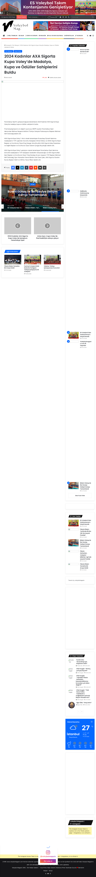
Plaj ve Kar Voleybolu (55, 35)
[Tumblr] (26, 168)
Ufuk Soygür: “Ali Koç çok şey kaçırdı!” (83, 670)
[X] (17, 168)
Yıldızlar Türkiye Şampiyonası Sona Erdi (52, 267)
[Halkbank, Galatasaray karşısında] (73, 260)
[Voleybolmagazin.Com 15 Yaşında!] (73, 411)
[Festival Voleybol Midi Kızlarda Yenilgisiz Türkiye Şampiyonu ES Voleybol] (32, 259)
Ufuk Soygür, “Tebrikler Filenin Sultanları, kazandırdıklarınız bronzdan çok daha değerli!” (82, 680)
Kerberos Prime (60, 867)
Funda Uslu (79, 665)
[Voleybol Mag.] (16, 26)
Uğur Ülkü (80, 704)
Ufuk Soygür (80, 672)
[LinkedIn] (22, 168)
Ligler (22, 35)
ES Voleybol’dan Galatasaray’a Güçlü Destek (85, 334)
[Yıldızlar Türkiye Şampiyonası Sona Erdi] (52, 259)
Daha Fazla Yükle (80, 495)
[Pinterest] (31, 168)
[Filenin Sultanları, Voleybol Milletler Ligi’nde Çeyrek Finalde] (73, 553)
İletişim (46, 870)
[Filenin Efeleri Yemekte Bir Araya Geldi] (12, 259)
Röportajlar (69, 35)
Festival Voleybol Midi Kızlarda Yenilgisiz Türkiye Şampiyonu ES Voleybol (31, 268)
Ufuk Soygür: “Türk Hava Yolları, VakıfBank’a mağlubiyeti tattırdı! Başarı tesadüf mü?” (83, 693)
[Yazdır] (44, 168)
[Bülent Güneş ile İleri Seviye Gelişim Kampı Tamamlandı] (73, 485)
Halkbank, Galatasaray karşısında (84, 193)
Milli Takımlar (12, 35)
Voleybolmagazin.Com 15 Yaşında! (85, 343)
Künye (50, 870)
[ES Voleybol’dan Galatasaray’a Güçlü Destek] (73, 335)
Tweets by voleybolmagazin (76, 580)
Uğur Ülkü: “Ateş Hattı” (84, 703)
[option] (32, 193)
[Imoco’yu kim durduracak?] (73, 119)
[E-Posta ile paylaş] (40, 168)
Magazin (43, 35)
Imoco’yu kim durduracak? (84, 51)
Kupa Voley (18, 51)
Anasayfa (8, 45)
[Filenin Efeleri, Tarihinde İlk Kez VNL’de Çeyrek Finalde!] (73, 531)
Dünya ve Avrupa (32, 35)
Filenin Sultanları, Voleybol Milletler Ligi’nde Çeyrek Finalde (32, 193)
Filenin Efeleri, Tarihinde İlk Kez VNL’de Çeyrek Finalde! (85, 532)
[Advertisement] (80, 618)
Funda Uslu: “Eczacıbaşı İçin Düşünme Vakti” (81, 661)
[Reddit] (35, 168)
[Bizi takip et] (48, 853)
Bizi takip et (48, 861)
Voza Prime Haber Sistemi (47, 867)
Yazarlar (79, 35)
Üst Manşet (15, 45)
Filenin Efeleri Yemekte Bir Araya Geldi (12, 267)
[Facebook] (13, 168)
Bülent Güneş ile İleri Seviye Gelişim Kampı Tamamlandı (85, 486)
